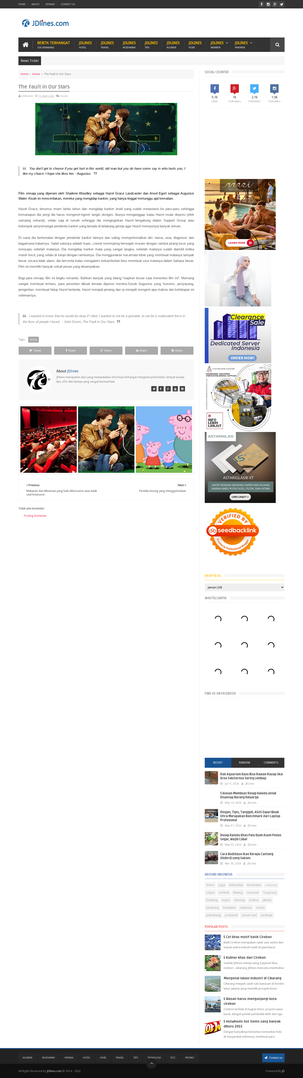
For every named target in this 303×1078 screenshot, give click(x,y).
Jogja (221, 885)
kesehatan (229, 907)
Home (22, 4)
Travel (120, 1057)
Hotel (86, 1057)
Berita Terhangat (53, 45)
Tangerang (270, 892)
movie (36, 74)
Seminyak (253, 892)
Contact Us (68, 4)
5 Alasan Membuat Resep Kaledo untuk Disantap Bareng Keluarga (248, 795)
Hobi (103, 1057)
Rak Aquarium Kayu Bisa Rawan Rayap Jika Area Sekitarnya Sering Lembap (251, 776)
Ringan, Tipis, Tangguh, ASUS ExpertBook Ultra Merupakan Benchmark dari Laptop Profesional (250, 816)
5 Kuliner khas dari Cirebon (245, 958)
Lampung (271, 885)
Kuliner (27, 1057)
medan (260, 907)
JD (283, 1071)
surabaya (266, 915)
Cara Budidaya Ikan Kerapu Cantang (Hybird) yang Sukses (246, 856)
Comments (271, 762)
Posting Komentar (35, 515)
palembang (213, 915)
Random (244, 762)
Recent (218, 762)
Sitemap (50, 4)
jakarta (267, 900)
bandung (212, 900)
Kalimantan (236, 885)
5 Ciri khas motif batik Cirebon (248, 937)
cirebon (254, 900)
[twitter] (282, 4)
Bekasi (210, 885)
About (35, 4)
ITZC (173, 1057)
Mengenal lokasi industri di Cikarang (252, 978)
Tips (136, 1057)
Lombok (224, 892)
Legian (210, 892)
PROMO (189, 1057)
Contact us (275, 1057)
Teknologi (154, 1057)
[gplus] (275, 4)
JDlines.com (54, 1071)
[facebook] (262, 4)
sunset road (249, 915)
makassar (246, 907)
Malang (238, 892)
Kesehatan (48, 1057)
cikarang (239, 900)
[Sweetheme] (168, 388)
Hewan (69, 1057)
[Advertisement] (204, 23)
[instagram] (268, 4)
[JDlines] (154, 388)
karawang (212, 907)
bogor (226, 900)
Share (72, 350)
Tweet (37, 350)
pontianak (231, 915)
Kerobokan (254, 885)
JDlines (85, 45)
